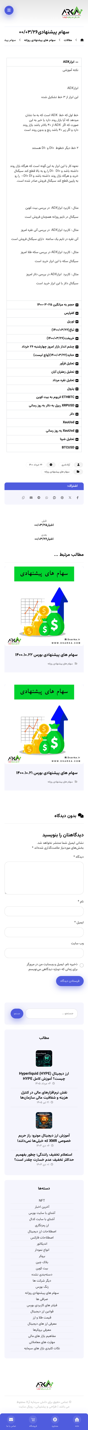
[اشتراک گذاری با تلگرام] (39, 498)
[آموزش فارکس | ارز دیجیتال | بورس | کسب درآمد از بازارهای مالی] (71, 12)
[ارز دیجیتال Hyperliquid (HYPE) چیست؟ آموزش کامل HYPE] (44, 1058)
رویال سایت (26, 1406)
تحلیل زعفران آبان (62, 372)
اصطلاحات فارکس (42, 1237)
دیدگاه (78, 857)
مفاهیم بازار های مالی (42, 1336)
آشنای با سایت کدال (42, 1219)
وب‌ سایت (77, 943)
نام (81, 901)
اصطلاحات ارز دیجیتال (42, 1231)
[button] (44, 62)
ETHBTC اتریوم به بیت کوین (55, 397)
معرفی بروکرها (42, 1330)
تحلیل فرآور (67, 363)
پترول (70, 388)
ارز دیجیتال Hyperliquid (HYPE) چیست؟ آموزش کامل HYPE (44, 1076)
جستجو (17, 1013)
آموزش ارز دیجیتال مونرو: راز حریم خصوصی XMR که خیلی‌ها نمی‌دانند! (44, 1138)
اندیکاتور (42, 1244)
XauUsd (68, 422)
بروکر (42, 1256)
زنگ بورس (42, 1287)
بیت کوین (42, 1268)
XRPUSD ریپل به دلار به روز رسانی (51, 405)
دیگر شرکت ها (42, 1280)
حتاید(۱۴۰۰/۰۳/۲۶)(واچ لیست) (53, 355)
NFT (42, 1201)
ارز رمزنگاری (42, 1225)
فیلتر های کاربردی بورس (42, 1305)
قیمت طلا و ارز (42, 1317)
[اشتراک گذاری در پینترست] (62, 498)
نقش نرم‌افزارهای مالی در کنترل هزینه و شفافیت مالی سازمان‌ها (44, 1095)
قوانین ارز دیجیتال (41, 1311)
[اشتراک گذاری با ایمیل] (31, 498)
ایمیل (79, 922)
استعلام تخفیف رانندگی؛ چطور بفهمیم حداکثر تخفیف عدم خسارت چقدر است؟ (44, 1157)
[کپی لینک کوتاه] (23, 498)
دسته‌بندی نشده (42, 1274)
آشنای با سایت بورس (42, 1213)
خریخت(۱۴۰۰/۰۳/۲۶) (60, 338)
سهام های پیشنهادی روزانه (56, 472)
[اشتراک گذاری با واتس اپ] (47, 498)
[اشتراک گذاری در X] (70, 498)
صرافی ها (42, 1299)
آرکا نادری (66, 465)
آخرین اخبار (42, 1207)
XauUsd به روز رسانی (60, 430)
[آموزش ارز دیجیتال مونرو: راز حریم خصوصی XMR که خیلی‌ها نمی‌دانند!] (44, 1120)
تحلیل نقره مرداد (63, 380)
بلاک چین (42, 1262)
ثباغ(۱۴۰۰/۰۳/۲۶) (63, 330)
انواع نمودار (42, 1250)
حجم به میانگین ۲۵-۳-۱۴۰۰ (55, 304)
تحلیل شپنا (67, 439)
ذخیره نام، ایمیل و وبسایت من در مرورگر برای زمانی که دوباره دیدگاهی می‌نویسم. (52, 967)
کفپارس (69, 313)
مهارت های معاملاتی (42, 1342)
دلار (72, 414)
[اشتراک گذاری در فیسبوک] (78, 498)
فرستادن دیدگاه (69, 981)
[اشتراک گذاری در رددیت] (54, 498)
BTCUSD (68, 447)
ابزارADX (68, 62)
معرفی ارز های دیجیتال (42, 1324)
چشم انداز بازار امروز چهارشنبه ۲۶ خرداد (48, 346)
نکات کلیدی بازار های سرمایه (42, 1348)
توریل (70, 321)
